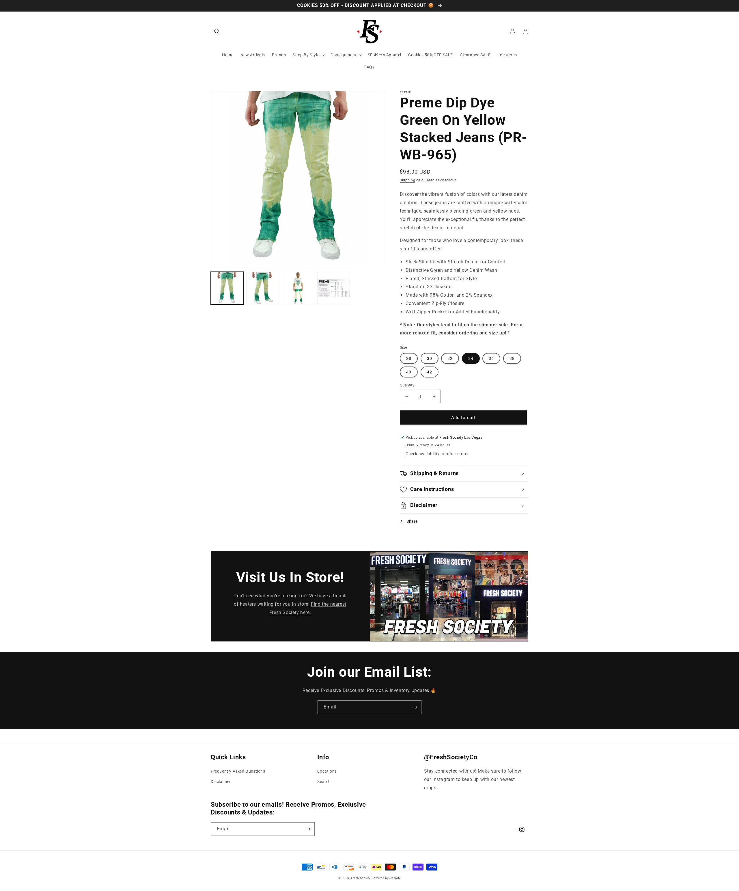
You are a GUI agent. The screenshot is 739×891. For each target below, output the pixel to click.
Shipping (407, 180)
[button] (217, 31)
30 (429, 358)
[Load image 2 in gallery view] (262, 288)
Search (324, 781)
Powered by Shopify (386, 877)
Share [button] (412, 521)
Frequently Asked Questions (238, 771)
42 (429, 372)
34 (470, 358)
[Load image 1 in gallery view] (227, 288)
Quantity (407, 385)
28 (408, 358)
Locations (327, 771)
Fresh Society (361, 877)
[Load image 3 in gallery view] (298, 288)
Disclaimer (221, 781)
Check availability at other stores (437, 453)
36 (491, 358)
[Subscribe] (414, 707)
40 (408, 372)
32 (450, 358)
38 (512, 358)
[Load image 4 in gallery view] (333, 288)
